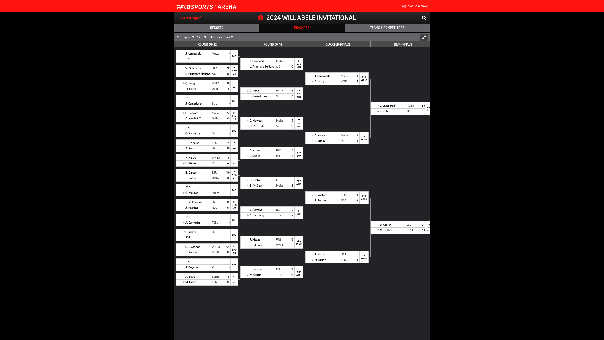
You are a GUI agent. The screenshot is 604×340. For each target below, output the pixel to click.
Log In (404, 6)
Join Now (421, 6)
